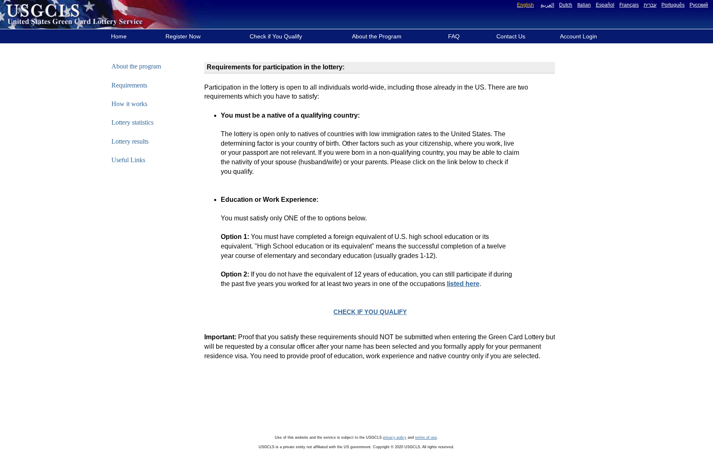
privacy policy (394, 437)
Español (605, 5)
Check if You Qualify (276, 36)
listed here (463, 283)
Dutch (565, 5)
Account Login (578, 36)
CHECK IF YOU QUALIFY (370, 312)
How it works (129, 103)
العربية (547, 5)
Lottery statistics (132, 122)
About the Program (376, 36)
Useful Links (128, 159)
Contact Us (510, 36)
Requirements (129, 85)
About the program (136, 66)
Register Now (183, 36)
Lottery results (130, 141)
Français (629, 5)
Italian (584, 5)
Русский (698, 5)
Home (119, 36)
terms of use (426, 437)
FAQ (454, 36)
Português (673, 5)
